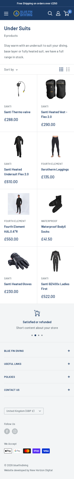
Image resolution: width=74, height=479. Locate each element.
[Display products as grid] (61, 69)
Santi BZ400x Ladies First (55, 286)
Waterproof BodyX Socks (53, 229)
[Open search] (50, 13)
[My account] (58, 13)
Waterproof (49, 221)
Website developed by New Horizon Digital (28, 470)
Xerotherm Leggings (55, 169)
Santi (7, 106)
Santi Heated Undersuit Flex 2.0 (16, 171)
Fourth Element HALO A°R (14, 229)
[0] (66, 13)
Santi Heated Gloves (17, 284)
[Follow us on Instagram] (15, 431)
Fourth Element (52, 163)
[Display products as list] (68, 69)
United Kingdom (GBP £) (20, 411)
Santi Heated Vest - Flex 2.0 (54, 114)
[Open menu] (6, 13)
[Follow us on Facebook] (7, 431)
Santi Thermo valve (17, 112)
